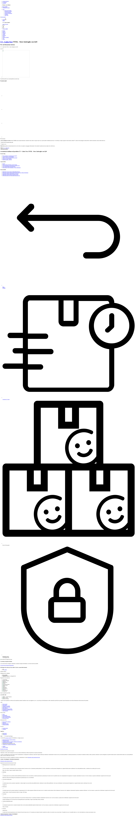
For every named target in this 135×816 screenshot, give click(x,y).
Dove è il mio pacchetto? (7, 717)
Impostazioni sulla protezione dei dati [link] (9, 743)
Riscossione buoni (6, 718)
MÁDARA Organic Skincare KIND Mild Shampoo (11, 171)
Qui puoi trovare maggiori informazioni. (7, 665)
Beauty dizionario (5, 723)
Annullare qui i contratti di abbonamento (9, 744)
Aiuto (3, 9)
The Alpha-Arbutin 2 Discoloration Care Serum (10, 173)
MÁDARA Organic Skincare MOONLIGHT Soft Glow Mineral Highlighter (15, 172)
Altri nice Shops (5, 747)
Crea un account (5, 24)
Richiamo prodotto (6, 724)
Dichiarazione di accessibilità (7, 742)
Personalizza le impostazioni (14, 759)
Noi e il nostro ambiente (6, 721)
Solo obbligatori (6, 759)
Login (4, 20)
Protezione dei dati (6, 740)
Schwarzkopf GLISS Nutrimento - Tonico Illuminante (12, 167)
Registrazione (5, 715)
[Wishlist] (3, 26)
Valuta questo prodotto (4, 149)
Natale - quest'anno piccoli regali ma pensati (10, 157)
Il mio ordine (5, 705)
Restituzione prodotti (8, 11)
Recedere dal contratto (4, 749)
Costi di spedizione (8, 12)
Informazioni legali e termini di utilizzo (9, 739)
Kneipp (4, 163)
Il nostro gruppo (5, 728)
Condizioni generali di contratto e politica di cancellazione (12, 741)
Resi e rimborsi (5, 707)
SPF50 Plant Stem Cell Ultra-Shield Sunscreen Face (11, 175)
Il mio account (5, 704)
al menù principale (6, 1)
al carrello (4, 3)
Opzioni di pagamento (8, 13)
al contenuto (5, 2)
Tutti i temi (6, 15)
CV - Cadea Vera (6, 42)
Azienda (4, 746)
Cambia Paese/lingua (9, 736)
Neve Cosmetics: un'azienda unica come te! (10, 155)
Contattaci (6, 14)
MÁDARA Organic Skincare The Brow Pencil (10, 174)
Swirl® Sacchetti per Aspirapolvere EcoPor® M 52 (11, 165)
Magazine (4, 722)
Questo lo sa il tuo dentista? (7, 158)
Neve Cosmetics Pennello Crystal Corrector (10, 164)
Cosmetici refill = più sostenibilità (8, 156)
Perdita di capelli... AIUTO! (7, 159)
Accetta (2, 759)
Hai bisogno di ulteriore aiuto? (8, 709)
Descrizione (3, 138)
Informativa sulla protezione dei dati (34, 757)
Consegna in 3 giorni (6, 7)
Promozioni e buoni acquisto (7, 708)
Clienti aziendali (5, 710)
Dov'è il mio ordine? (8, 10)
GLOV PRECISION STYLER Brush (9, 166)
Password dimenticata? (6, 716)
